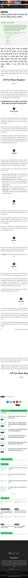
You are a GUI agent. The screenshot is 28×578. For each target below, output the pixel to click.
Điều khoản (15, 572)
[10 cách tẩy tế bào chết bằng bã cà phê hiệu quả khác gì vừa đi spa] (4, 437)
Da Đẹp (6, 11)
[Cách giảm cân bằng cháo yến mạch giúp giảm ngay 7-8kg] (7, 505)
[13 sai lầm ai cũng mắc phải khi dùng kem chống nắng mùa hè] (4, 430)
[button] (26, 6)
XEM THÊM (3, 412)
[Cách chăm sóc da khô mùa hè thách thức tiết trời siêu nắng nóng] (4, 450)
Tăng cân (16, 509)
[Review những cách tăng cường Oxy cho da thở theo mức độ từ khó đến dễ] (4, 424)
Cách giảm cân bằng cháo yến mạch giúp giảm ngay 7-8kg (7, 512)
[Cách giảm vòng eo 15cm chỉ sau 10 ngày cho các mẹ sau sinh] (4, 469)
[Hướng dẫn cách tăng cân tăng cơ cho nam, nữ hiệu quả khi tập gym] (21, 505)
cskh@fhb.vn (16, 569)
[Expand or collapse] (26, 23)
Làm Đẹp (2, 11)
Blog (2, 419)
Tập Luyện (17, 524)
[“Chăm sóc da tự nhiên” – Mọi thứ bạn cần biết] (4, 418)
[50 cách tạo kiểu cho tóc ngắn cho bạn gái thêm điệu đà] (4, 482)
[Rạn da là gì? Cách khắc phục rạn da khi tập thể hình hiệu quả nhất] (21, 520)
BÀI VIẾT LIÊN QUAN (5, 410)
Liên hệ (19, 572)
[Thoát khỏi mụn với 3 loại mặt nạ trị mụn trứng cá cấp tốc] (7, 520)
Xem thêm (13, 494)
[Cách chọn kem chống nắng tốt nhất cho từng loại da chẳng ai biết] (4, 443)
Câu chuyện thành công (5, 509)
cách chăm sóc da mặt (10, 396)
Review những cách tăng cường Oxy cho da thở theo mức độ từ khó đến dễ (17, 424)
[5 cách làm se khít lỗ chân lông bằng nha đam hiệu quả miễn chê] (4, 489)
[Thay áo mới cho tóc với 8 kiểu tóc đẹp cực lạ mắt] (4, 476)
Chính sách (9, 572)
